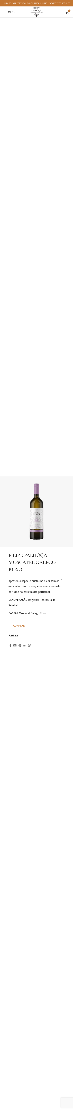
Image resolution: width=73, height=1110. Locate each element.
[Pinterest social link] (19, 645)
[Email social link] (14, 645)
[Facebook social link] (10, 645)
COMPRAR (19, 625)
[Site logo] (36, 11)
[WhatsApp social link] (29, 645)
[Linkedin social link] (24, 645)
